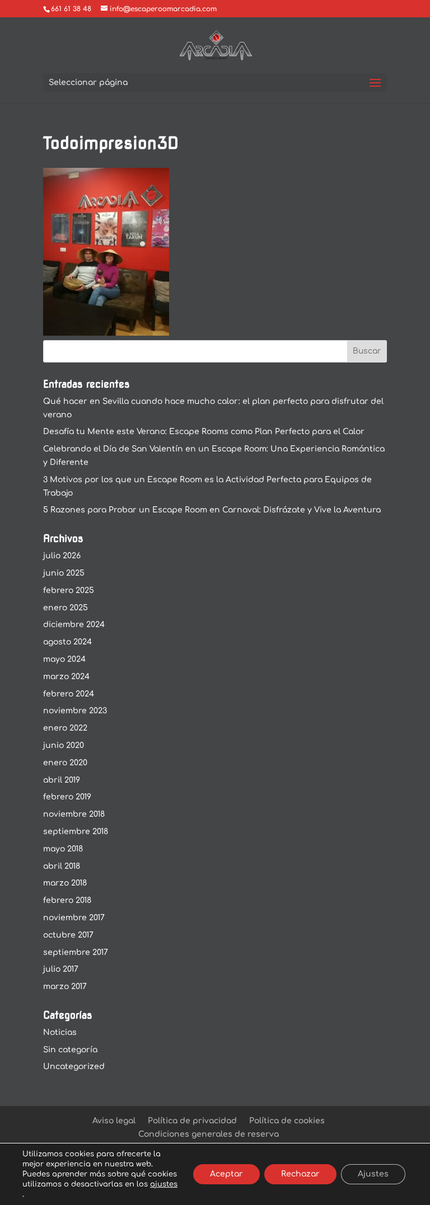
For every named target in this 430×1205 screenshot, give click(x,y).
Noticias (60, 1032)
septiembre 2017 (75, 952)
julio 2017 (60, 969)
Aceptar (226, 1174)
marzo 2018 (65, 883)
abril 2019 (61, 780)
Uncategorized (74, 1066)
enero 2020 (65, 763)
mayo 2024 (64, 659)
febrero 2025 (68, 590)
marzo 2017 (65, 986)
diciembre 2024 (74, 624)
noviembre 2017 (74, 918)
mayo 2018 (63, 849)
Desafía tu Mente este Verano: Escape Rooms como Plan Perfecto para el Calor (203, 431)
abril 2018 (61, 866)
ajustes (163, 1184)
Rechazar (300, 1174)
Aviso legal (113, 1121)
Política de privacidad (192, 1121)
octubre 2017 (68, 935)
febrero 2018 (67, 900)
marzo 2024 (66, 676)
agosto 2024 (67, 642)
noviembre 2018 (74, 814)
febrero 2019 (67, 797)
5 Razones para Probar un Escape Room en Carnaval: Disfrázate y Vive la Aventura (212, 510)
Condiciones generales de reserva (208, 1134)
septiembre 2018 (75, 831)
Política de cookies (287, 1121)
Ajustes (373, 1174)
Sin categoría (70, 1050)
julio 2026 (62, 556)
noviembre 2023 (75, 711)
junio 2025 (64, 573)
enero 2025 (65, 608)
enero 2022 (65, 728)
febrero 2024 (68, 694)
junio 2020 (63, 745)
